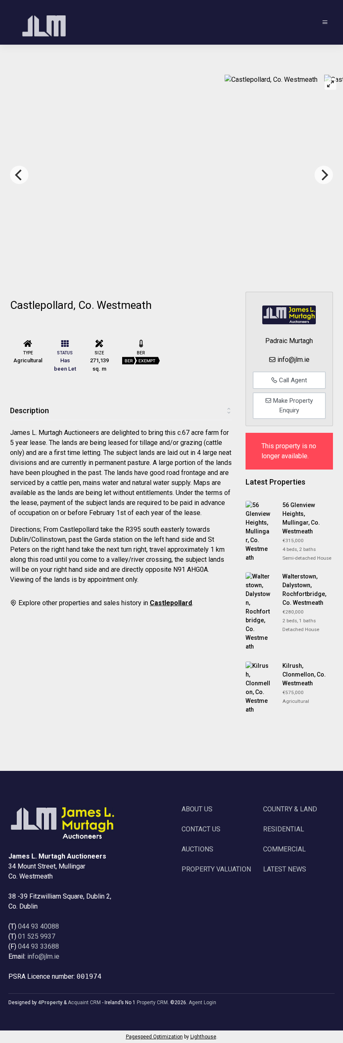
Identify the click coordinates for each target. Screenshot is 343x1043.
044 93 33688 (38, 946)
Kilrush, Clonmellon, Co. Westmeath (304, 674)
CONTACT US (201, 829)
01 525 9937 (36, 936)
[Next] (324, 175)
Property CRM (152, 1002)
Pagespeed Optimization (154, 1037)
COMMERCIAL (284, 849)
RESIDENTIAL (283, 829)
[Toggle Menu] (325, 22)
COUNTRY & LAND (290, 809)
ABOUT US (197, 809)
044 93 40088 (38, 926)
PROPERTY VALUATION (216, 869)
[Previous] (19, 175)
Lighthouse (203, 1037)
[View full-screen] (330, 84)
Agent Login (202, 1002)
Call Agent (292, 380)
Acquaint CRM (84, 1002)
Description (29, 410)
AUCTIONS (197, 849)
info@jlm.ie (293, 360)
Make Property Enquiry (292, 405)
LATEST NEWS (284, 869)
